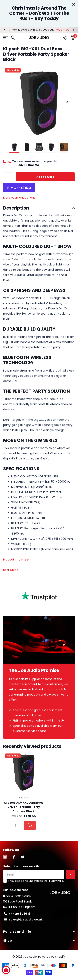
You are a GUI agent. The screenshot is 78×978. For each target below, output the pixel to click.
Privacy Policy (56, 881)
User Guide (10, 570)
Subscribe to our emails (21, 866)
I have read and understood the (36, 881)
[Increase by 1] (12, 173)
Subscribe (70, 874)
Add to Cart (45, 177)
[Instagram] (5, 857)
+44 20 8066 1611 (20, 914)
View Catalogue (5, 37)
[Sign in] (65, 37)
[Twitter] (22, 857)
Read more (62, 29)
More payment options (19, 198)
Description (16, 208)
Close (73, 4)
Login (7, 161)
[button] (4, 30)
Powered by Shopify (52, 957)
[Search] (13, 37)
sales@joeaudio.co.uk (26, 919)
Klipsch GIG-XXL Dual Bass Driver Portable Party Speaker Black (23, 807)
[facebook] (14, 857)
